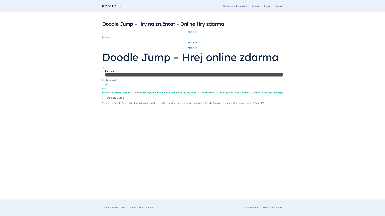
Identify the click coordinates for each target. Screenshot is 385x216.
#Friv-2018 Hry (235, 92)
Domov (255, 6)
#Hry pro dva (188, 92)
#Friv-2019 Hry (251, 92)
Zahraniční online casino (235, 6)
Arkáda (125, 92)
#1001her (134, 92)
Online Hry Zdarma (111, 92)
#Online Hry (175, 92)
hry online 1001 (113, 6)
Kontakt (279, 6)
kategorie (110, 71)
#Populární (271, 92)
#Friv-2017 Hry (220, 92)
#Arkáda (154, 92)
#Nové (262, 92)
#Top (280, 92)
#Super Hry (144, 92)
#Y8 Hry (208, 92)
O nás (267, 6)
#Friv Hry (164, 92)
